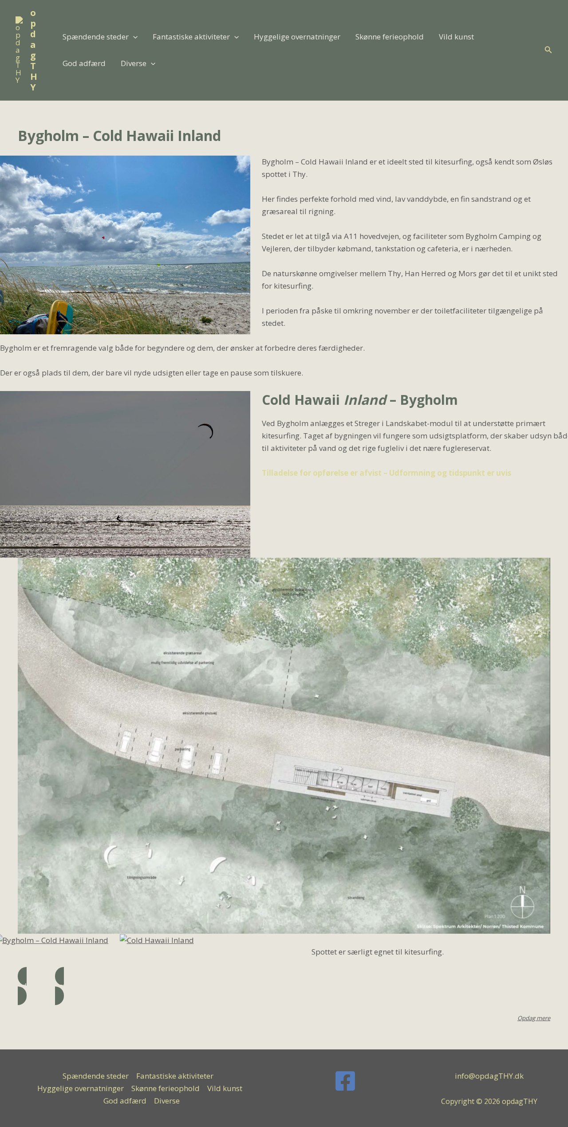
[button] (133, 36)
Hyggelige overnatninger (297, 36)
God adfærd (84, 63)
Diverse (133, 63)
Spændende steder (96, 36)
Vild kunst (456, 36)
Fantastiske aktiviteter (191, 36)
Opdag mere (533, 1018)
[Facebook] (345, 1081)
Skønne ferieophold (389, 36)
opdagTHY (33, 50)
